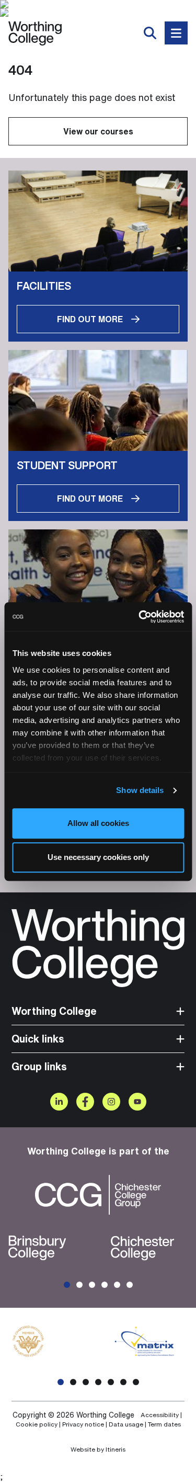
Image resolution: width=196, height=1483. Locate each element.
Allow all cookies (98, 823)
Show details (140, 790)
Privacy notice (83, 1424)
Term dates (164, 1424)
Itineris (115, 1449)
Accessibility (160, 1415)
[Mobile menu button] (176, 32)
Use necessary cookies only (98, 857)
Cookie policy (36, 1424)
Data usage (126, 1424)
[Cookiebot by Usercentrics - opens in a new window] (139, 617)
